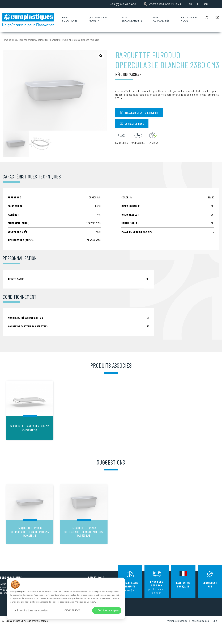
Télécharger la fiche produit (141, 112)
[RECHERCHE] (209, 17)
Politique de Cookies (177, 620)
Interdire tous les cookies (32, 610)
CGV (215, 620)
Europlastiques (10, 39)
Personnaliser (71, 610)
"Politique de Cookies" (85, 602)
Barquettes (43, 39)
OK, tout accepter (108, 610)
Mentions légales (200, 620)
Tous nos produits (27, 39)
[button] (101, 56)
